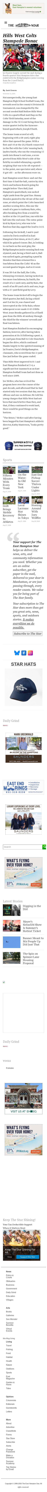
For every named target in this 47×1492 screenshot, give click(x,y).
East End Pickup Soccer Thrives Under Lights (37, 482)
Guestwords (11, 1408)
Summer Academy (10, 1462)
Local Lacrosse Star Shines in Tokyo (23, 511)
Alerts (8, 1446)
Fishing (9, 1349)
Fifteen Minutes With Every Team (8, 482)
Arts (8, 1308)
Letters (9, 1412)
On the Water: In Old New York (22, 481)
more (5, 725)
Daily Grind (11, 1292)
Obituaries (10, 1281)
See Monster (11, 1319)
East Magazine (10, 1377)
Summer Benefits (10, 1324)
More (8, 1420)
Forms (9, 1435)
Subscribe (10, 1442)
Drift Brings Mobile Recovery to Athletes (8, 513)
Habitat (9, 1357)
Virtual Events (9, 1330)
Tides (8, 1388)
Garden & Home (10, 1383)
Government (11, 1289)
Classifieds (11, 1431)
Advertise (10, 1427)
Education (10, 1296)
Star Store (10, 1438)
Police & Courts (10, 1276)
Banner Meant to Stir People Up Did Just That (33, 941)
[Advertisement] (23, 1188)
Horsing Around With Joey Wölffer (36, 511)
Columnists (11, 1400)
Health (9, 1361)
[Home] (23, 25)
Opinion (10, 1397)
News (8, 1272)
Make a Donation (10, 1456)
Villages (9, 1300)
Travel (9, 1346)
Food (8, 1353)
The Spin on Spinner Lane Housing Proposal (31, 958)
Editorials (10, 1404)
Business (10, 1285)
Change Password (10, 1451)
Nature (9, 1365)
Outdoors (10, 1369)
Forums (10, 1067)
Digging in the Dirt (32, 907)
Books (9, 1312)
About (8, 1423)
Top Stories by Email (11, 1468)
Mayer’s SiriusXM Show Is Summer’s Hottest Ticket (32, 926)
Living (9, 1342)
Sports (9, 1373)
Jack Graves (11, 90)
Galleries (10, 1315)
